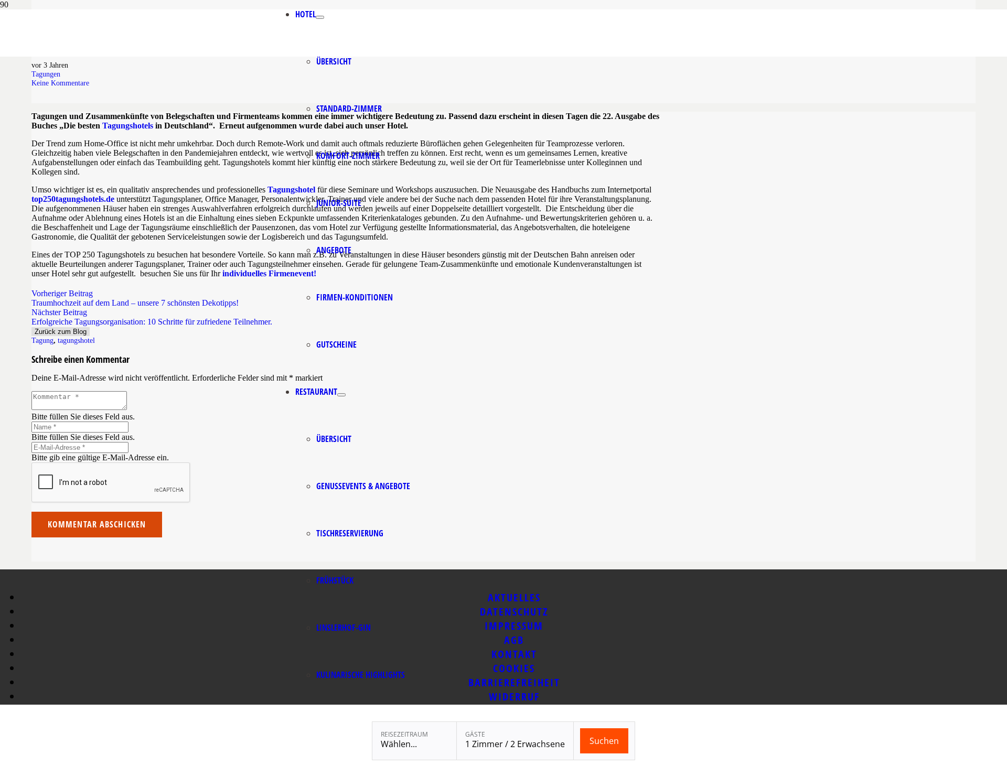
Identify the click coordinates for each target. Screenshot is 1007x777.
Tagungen (45, 74)
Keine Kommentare (60, 83)
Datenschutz (514, 612)
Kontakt (514, 654)
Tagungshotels (127, 125)
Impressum (514, 626)
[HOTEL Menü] (320, 17)
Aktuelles (514, 597)
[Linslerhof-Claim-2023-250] (218, 53)
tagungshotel (76, 340)
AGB (514, 640)
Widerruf (514, 696)
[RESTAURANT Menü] (341, 394)
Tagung (42, 340)
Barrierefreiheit (514, 682)
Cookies (514, 668)
